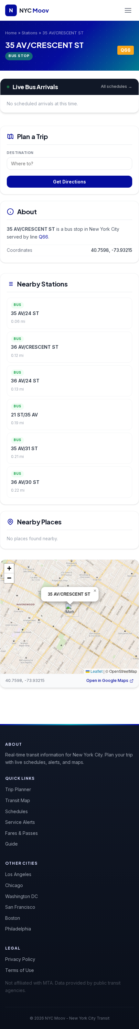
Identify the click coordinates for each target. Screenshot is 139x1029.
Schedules (16, 811)
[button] (70, 610)
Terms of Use (19, 970)
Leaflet (96, 671)
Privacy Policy (20, 959)
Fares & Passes (21, 833)
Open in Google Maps (107, 680)
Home (11, 32)
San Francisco (20, 907)
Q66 (126, 50)
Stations (29, 32)
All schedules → (116, 86)
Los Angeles (18, 874)
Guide (11, 844)
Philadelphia (18, 928)
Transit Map (17, 800)
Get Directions (69, 181)
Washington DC (21, 896)
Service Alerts (20, 822)
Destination (20, 152)
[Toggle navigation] (128, 10)
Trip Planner (18, 789)
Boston (12, 918)
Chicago (14, 885)
